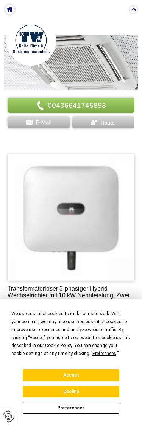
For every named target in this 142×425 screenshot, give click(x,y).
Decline (71, 391)
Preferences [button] (104, 353)
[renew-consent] (8, 416)
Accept (71, 375)
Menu (118, 9)
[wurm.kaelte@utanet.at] (39, 122)
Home (10, 9)
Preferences (71, 408)
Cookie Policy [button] (58, 345)
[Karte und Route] (103, 122)
